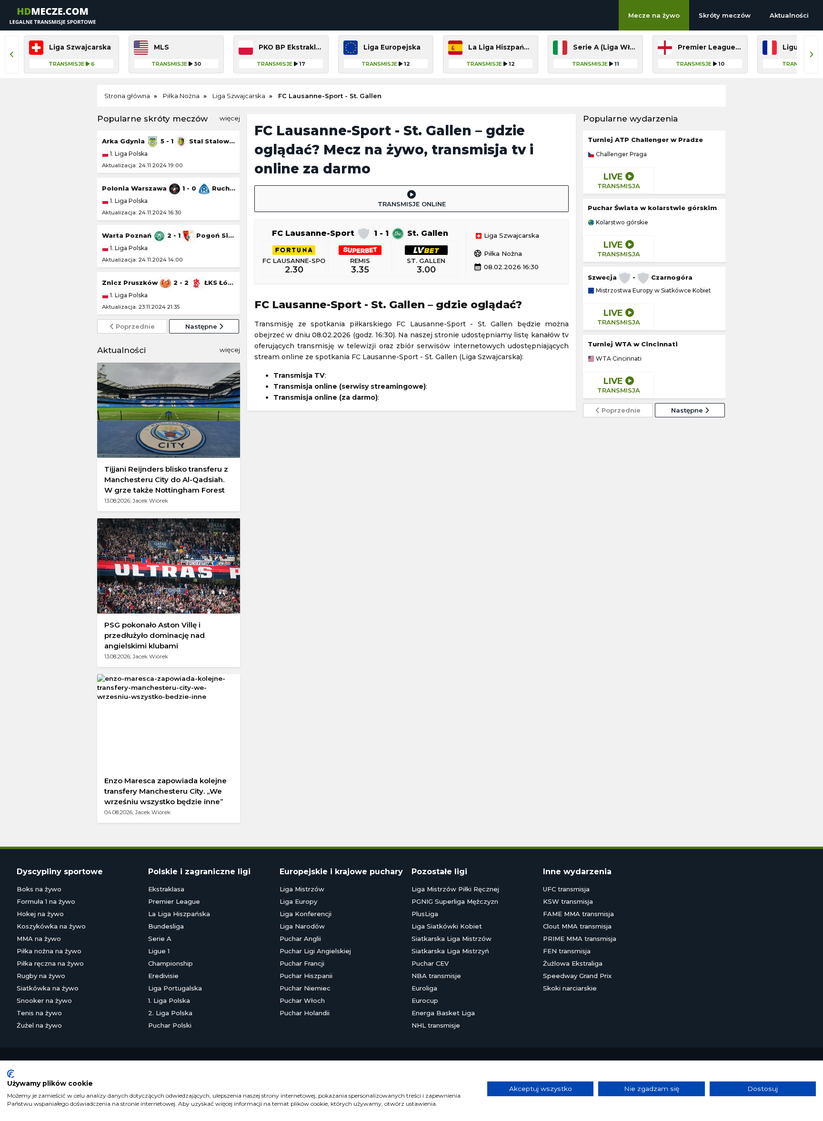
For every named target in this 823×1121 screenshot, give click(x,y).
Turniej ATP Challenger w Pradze (645, 139)
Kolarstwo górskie (621, 222)
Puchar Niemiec (305, 988)
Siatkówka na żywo (48, 988)
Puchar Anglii (300, 938)
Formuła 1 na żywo (46, 901)
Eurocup (425, 1000)
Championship (170, 963)
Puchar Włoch (302, 1000)
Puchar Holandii (305, 1013)
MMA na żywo (39, 938)
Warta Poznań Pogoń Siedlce (168, 235)
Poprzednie (134, 326)
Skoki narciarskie (570, 988)
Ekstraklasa (166, 889)
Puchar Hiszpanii (306, 976)
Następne (202, 326)
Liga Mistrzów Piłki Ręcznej (455, 889)
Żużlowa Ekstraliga (572, 963)
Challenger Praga (620, 154)
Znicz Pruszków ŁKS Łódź (168, 282)
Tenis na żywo (39, 1013)
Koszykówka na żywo (51, 926)
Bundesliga (166, 926)
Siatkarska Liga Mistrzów (452, 938)
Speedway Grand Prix (577, 976)
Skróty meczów (725, 15)
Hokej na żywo (40, 914)
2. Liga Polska (170, 1013)
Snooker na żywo (44, 1000)
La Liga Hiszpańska (179, 914)
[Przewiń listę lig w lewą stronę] (12, 54)
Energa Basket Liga (443, 1013)
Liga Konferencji (305, 914)
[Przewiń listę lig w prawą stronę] (811, 54)
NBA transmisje (436, 976)
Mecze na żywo (654, 15)
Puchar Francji (302, 963)
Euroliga (424, 988)
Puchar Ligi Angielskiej (315, 951)
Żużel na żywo (39, 1025)
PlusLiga (425, 914)
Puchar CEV (430, 963)
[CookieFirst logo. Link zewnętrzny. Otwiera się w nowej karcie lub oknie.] (10, 1074)
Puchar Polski (169, 1025)
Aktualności (789, 15)
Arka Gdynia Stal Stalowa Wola (168, 141)
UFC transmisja (566, 889)
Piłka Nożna (497, 253)
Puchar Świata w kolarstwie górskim (652, 208)
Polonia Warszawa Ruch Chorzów (168, 188)
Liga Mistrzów (302, 889)
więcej (230, 118)
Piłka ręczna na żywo (50, 963)
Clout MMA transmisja (577, 926)
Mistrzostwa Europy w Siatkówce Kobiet (652, 290)
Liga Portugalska (175, 988)
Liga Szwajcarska (510, 235)
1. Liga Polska (128, 153)
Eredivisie (163, 976)
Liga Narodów (302, 926)
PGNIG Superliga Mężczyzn (455, 901)
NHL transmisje (436, 1025)
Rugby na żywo (41, 976)
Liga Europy (298, 901)
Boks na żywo (39, 889)
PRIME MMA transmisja (579, 938)
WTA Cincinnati (618, 358)
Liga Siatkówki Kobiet (447, 926)
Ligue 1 (159, 951)
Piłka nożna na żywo (49, 951)
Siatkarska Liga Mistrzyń (450, 951)
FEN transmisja (567, 951)
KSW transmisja (568, 901)
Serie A (159, 938)
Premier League (174, 901)
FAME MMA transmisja (578, 914)
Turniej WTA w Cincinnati (633, 344)
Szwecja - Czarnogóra (640, 277)
